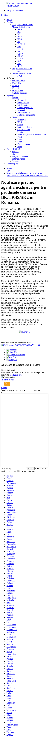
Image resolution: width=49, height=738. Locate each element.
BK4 (19, 39)
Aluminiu (21, 120)
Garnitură (21, 100)
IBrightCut (16, 83)
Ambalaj (21, 110)
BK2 (19, 34)
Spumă (20, 142)
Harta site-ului (16, 375)
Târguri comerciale (20, 156)
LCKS (20, 59)
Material (15, 117)
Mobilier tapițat (23, 112)
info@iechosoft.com (15, 10)
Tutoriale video (18, 159)
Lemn (19, 139)
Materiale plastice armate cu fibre (31, 134)
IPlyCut (15, 88)
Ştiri (14, 154)
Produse (10, 22)
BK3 (19, 37)
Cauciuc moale (23, 144)
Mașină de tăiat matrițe (21, 73)
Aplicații (10, 95)
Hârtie (20, 122)
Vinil (19, 137)
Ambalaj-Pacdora (19, 93)
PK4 (19, 46)
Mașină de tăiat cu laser (22, 68)
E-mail (4, 387)
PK (18, 41)
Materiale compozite (26, 115)
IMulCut (15, 85)
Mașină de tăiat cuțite (21, 27)
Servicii (15, 151)
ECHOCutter (17, 90)
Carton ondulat (23, 129)
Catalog (15, 161)
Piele (19, 146)
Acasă (9, 19)
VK (19, 51)
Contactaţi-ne (12, 164)
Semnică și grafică (25, 107)
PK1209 (21, 44)
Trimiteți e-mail (7, 380)
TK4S (20, 49)
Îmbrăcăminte (23, 102)
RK (19, 63)
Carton (20, 124)
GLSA (20, 54)
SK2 (19, 61)
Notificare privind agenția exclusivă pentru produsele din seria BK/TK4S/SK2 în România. (27, 174)
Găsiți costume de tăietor (22, 24)
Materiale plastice (24, 127)
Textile (20, 132)
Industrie (15, 98)
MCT (19, 76)
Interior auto (22, 105)
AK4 (19, 29)
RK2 (19, 66)
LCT (19, 71)
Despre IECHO (13, 149)
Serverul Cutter (18, 81)
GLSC (20, 56)
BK (19, 32)
